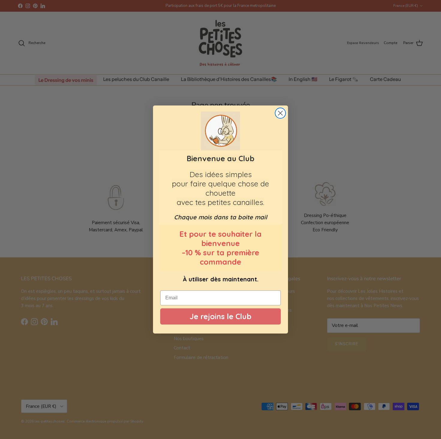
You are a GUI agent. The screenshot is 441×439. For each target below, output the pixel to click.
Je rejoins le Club (220, 316)
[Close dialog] (280, 113)
